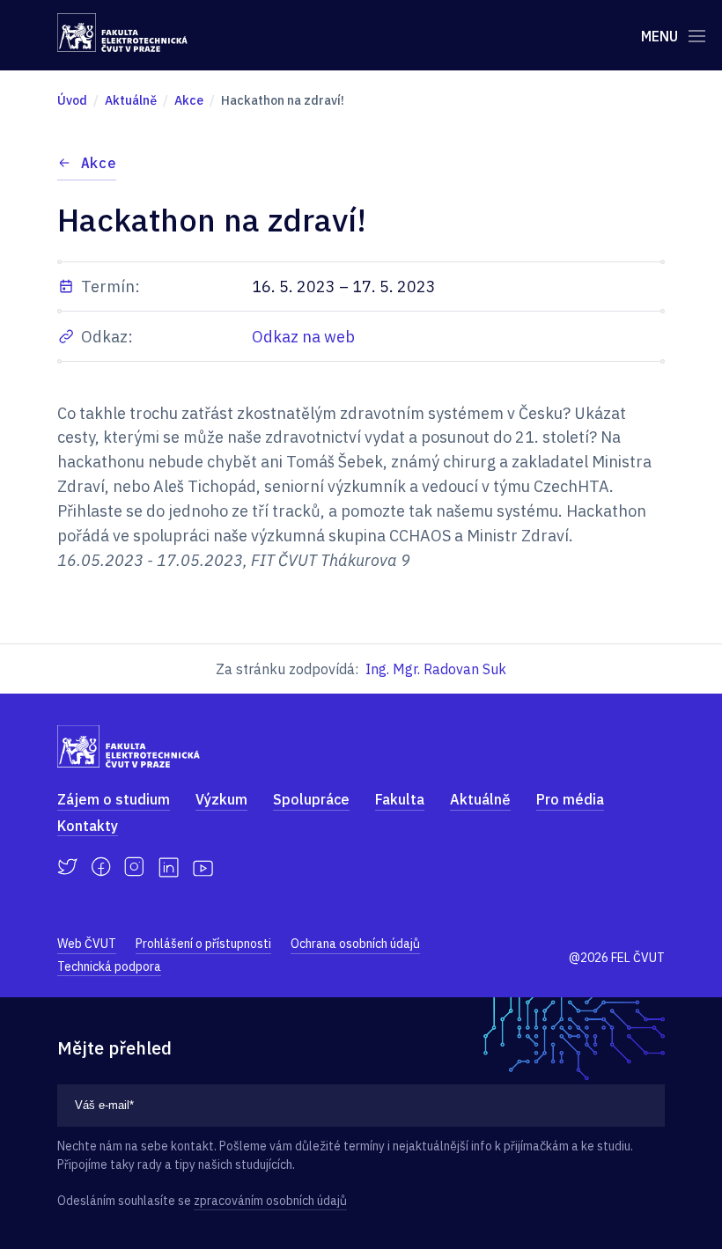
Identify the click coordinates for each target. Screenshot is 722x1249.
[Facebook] (101, 867)
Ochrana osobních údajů (355, 943)
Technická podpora (109, 966)
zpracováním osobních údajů (270, 1201)
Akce (98, 163)
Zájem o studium (113, 799)
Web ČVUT (86, 943)
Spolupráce (311, 799)
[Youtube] (203, 867)
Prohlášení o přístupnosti (203, 943)
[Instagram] (134, 867)
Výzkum (221, 799)
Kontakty (87, 825)
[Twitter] (67, 867)
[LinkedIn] (169, 867)
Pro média (570, 799)
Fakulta (399, 799)
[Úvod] (122, 32)
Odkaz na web (303, 337)
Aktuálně (480, 799)
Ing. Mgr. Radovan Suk (435, 669)
